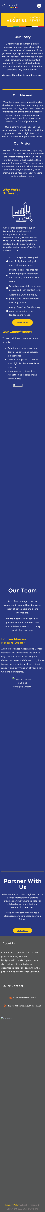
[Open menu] (39, 6)
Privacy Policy (12, 1205)
